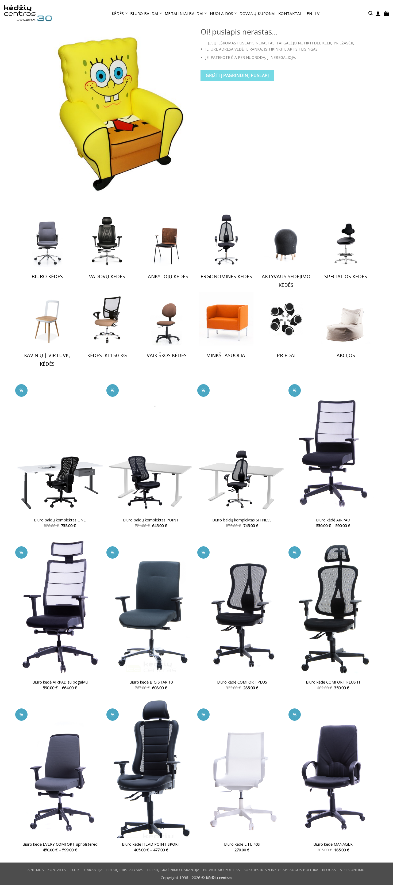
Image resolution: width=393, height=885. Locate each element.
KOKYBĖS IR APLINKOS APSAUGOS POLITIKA (281, 870)
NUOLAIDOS (221, 13)
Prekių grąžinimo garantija (173, 870)
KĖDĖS (118, 13)
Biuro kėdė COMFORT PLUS (242, 682)
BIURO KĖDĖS (47, 276)
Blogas (329, 870)
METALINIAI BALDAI (184, 13)
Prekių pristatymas (125, 870)
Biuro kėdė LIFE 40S (242, 844)
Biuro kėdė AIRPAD (333, 519)
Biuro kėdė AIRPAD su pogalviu (60, 682)
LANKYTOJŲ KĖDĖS (166, 276)
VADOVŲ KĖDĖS (107, 276)
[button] (370, 13)
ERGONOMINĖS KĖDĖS (226, 276)
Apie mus (36, 870)
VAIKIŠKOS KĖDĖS (167, 355)
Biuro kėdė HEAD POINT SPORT (151, 844)
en (309, 13)
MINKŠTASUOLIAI (226, 355)
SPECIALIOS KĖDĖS (345, 276)
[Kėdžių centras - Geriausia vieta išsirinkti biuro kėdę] (28, 13)
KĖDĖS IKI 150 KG (107, 355)
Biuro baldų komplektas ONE (60, 519)
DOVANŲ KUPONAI (258, 13)
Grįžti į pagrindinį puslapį (237, 75)
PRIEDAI (286, 355)
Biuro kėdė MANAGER (333, 844)
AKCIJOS (346, 355)
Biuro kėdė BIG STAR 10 (151, 682)
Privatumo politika (221, 870)
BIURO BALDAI (144, 13)
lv (317, 13)
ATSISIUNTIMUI (352, 870)
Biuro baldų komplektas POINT (151, 519)
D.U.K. (76, 870)
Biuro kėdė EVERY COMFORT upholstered (60, 844)
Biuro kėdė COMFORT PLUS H (333, 682)
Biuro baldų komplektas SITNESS (242, 519)
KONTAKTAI (289, 13)
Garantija (93, 870)
